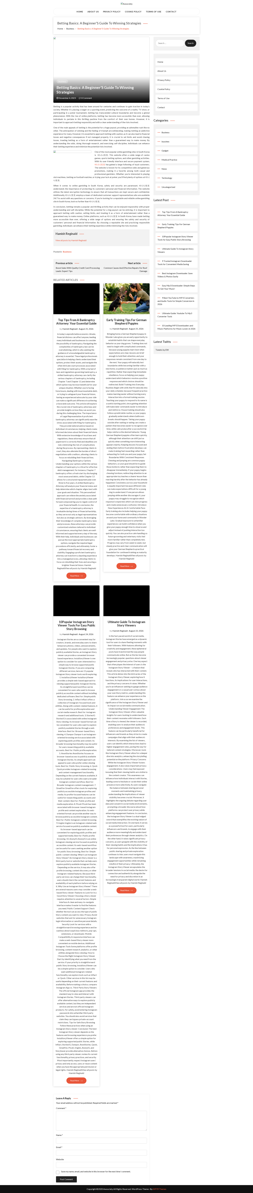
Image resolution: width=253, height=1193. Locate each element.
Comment (61, 1108)
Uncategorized (168, 187)
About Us (93, 11)
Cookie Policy (133, 11)
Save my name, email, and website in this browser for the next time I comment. (96, 1171)
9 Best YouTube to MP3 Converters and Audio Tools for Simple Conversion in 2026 (175, 301)
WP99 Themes (159, 1189)
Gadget (165, 150)
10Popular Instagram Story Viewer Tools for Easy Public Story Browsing (76, 625)
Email (59, 1147)
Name (59, 1135)
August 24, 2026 (86, 634)
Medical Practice (169, 159)
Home (80, 11)
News (164, 169)
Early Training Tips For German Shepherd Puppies (126, 321)
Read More (75, 576)
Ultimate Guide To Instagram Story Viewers (126, 623)
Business (62, 81)
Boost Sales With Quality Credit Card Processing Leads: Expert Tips (78, 267)
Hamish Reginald (70, 329)
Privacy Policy (112, 11)
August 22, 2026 (136, 630)
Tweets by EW (162, 350)
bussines (165, 141)
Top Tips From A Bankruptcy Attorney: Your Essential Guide (76, 321)
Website (60, 1159)
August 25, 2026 (86, 329)
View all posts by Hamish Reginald (70, 240)
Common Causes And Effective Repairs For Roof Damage (125, 267)
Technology (167, 178)
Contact (171, 11)
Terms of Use (153, 11)
